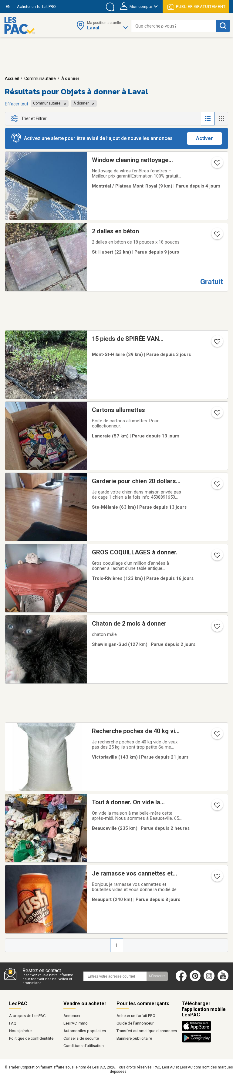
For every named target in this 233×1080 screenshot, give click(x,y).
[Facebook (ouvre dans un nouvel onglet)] (181, 980)
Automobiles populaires (84, 1030)
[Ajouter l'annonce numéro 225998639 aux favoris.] (216, 628)
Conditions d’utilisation (83, 1045)
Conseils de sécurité (81, 1038)
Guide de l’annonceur (135, 1023)
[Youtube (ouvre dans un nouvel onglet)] (224, 980)
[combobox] (173, 26)
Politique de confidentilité (31, 1038)
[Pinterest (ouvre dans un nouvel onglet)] (195, 980)
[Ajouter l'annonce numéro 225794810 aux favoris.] (216, 236)
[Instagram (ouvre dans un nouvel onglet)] (209, 980)
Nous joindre (20, 1030)
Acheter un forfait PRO (135, 1015)
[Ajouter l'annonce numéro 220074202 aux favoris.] (216, 486)
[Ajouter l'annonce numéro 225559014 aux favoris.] (216, 557)
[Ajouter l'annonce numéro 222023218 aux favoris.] (216, 736)
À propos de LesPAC (27, 1015)
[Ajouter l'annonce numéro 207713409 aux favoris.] (216, 165)
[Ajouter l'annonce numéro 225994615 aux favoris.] (216, 343)
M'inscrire (157, 976)
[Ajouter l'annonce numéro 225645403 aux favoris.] (216, 415)
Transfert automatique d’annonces (146, 1030)
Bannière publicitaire (134, 1038)
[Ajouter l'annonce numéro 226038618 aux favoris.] (216, 807)
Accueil (12, 78)
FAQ (12, 1023)
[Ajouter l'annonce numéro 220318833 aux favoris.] (216, 878)
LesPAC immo (75, 1023)
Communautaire (40, 78)
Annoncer (71, 1015)
